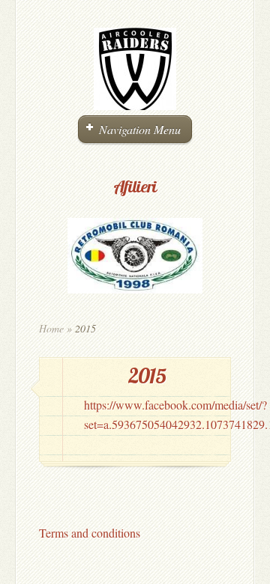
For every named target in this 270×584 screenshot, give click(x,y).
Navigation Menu (140, 129)
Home (51, 328)
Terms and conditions (89, 533)
